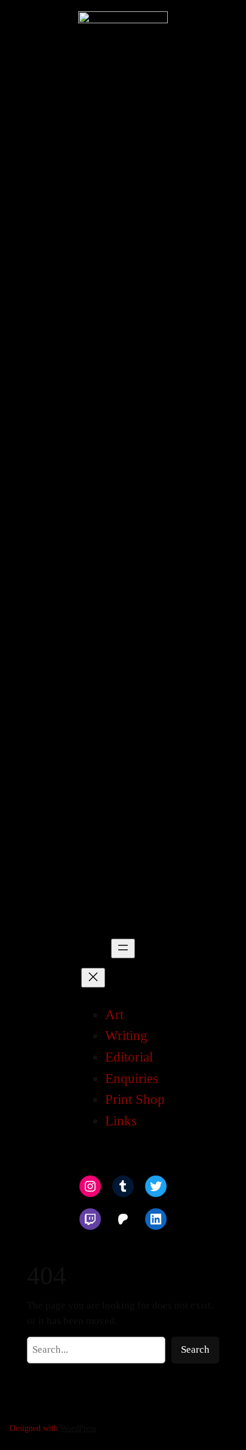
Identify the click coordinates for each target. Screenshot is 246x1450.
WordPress (78, 1428)
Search (195, 1349)
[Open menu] (123, 948)
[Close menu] (93, 978)
